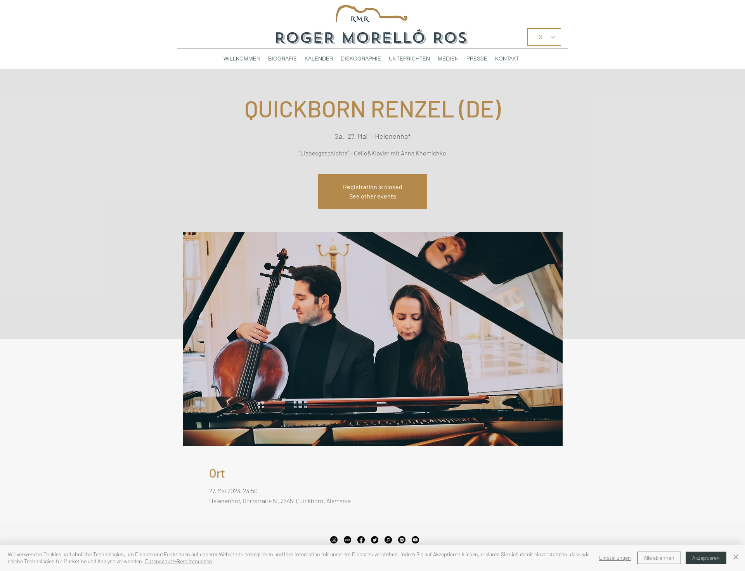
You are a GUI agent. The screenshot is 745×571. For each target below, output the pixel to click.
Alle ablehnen (659, 557)
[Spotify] (401, 539)
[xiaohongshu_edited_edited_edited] (347, 539)
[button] (361, 58)
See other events (372, 196)
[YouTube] (415, 539)
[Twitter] (374, 539)
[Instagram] (334, 539)
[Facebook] (361, 539)
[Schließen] (735, 558)
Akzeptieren (706, 557)
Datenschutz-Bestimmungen (178, 561)
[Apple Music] (388, 539)
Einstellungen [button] (615, 557)
